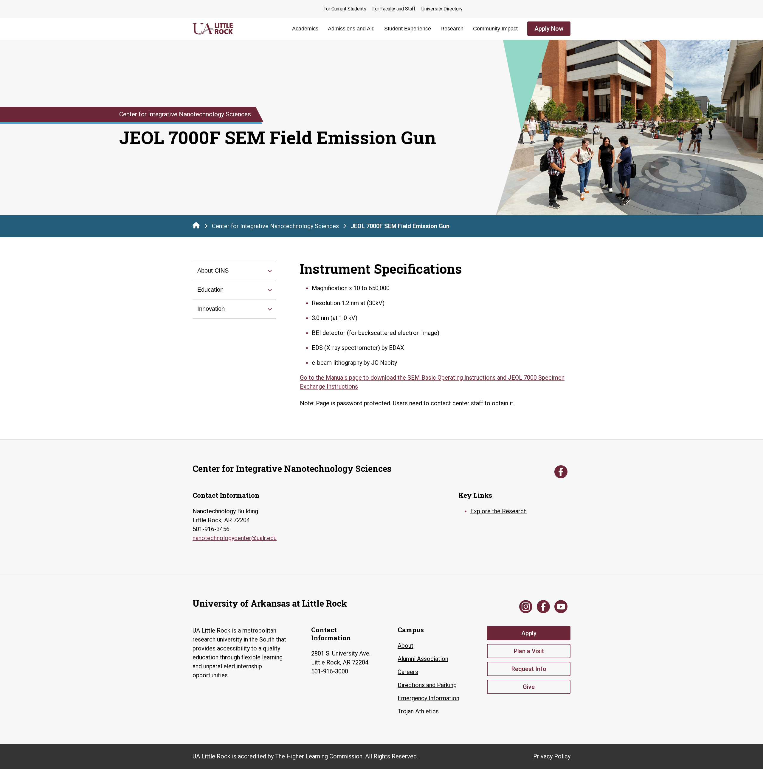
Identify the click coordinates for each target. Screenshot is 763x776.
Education (210, 289)
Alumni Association (423, 658)
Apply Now (548, 28)
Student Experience (407, 29)
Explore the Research (498, 511)
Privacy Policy (551, 756)
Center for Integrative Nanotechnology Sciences (275, 226)
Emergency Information (428, 698)
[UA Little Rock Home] (196, 225)
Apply (528, 633)
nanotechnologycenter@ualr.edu (235, 538)
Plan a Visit (529, 651)
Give (529, 686)
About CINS (213, 270)
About (405, 645)
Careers (408, 671)
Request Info (528, 669)
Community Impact (495, 29)
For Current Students (344, 9)
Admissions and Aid (351, 29)
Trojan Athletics (418, 711)
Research (452, 29)
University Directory (442, 9)
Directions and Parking (427, 685)
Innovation (211, 308)
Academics (305, 29)
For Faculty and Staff (393, 9)
